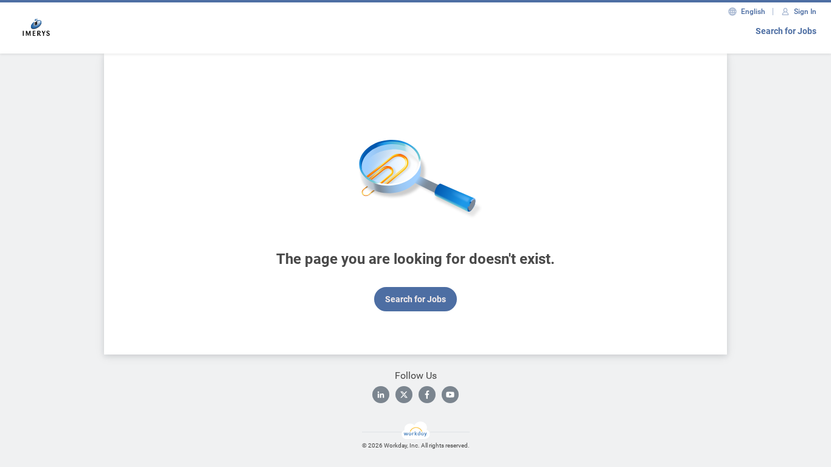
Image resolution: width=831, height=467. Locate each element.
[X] (403, 394)
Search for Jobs (786, 31)
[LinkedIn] (380, 394)
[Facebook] (427, 394)
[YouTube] (450, 394)
